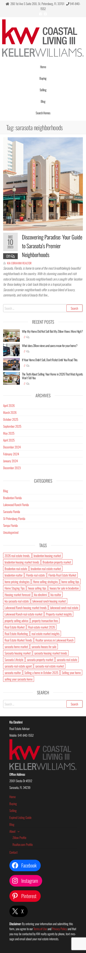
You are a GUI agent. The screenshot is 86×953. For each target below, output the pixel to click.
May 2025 (8, 433)
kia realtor (56, 594)
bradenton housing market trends (22, 562)
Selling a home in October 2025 (41, 672)
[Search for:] (43, 308)
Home (43, 66)
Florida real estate (35, 575)
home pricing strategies (17, 581)
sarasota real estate (67, 659)
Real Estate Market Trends (18, 640)
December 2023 (12, 467)
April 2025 (9, 440)
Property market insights (59, 614)
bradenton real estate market (46, 568)
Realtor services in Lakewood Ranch (54, 640)
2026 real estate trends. (17, 555)
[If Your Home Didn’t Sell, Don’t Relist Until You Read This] (11, 363)
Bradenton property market (57, 562)
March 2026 (9, 412)
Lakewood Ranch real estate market (23, 614)
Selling (43, 89)
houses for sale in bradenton (64, 588)
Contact (13, 852)
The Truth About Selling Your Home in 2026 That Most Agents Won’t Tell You (52, 376)
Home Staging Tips (15, 588)
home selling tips (70, 581)
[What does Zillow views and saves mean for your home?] (11, 349)
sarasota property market (40, 659)
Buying (43, 78)
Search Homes (43, 112)
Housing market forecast (17, 594)
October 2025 (10, 419)
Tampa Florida (10, 525)
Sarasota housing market (18, 653)
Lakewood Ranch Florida (16, 504)
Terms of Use (40, 928)
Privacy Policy (59, 928)
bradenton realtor (14, 575)
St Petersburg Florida (14, 518)
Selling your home (71, 672)
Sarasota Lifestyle (14, 659)
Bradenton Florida (12, 497)
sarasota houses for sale (44, 646)
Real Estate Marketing (16, 633)
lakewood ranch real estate (64, 607)
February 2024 (11, 454)
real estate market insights (45, 633)
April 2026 (9, 405)
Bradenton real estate (16, 568)
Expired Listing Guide (20, 817)
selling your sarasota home (19, 679)
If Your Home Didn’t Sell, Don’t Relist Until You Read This (49, 359)
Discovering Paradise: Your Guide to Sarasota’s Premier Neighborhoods (52, 245)
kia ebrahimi (40, 594)
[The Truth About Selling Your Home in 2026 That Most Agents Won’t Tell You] (11, 377)
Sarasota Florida (11, 511)
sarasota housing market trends (50, 653)
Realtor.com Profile (23, 844)
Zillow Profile (19, 837)
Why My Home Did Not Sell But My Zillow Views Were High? (52, 331)
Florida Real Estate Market (62, 575)
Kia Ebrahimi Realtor (19, 263)
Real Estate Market (15, 627)
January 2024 (10, 460)
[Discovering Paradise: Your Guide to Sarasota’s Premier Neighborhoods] (43, 183)
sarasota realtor (13, 672)
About (12, 831)
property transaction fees (45, 620)
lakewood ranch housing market (49, 601)
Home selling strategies (45, 581)
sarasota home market (16, 646)
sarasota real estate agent (18, 666)
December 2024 (12, 447)
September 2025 (12, 426)
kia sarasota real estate (17, 601)
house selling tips (37, 588)
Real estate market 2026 (41, 627)
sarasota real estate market (49, 666)
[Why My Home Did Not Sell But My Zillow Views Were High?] (11, 335)
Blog (43, 101)
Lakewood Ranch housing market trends (26, 607)
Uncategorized (10, 532)
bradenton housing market (47, 555)
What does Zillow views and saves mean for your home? (49, 345)
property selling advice (16, 620)
